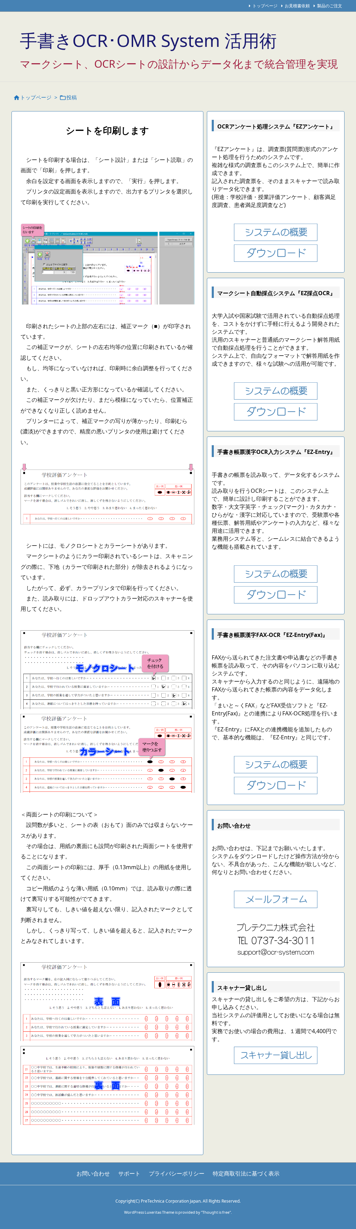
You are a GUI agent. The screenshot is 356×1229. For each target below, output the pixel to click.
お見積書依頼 (297, 6)
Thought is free (215, 1212)
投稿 (71, 97)
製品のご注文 (329, 6)
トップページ (264, 6)
